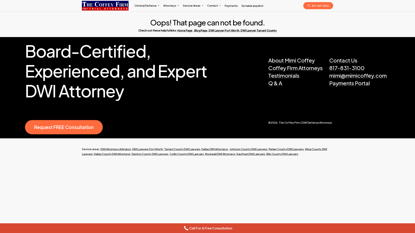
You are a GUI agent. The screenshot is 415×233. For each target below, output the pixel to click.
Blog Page (200, 30)
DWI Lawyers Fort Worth (147, 149)
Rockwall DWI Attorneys (220, 154)
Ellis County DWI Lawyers (282, 154)
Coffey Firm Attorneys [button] (295, 68)
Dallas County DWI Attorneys (112, 154)
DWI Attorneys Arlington (116, 149)
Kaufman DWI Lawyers (251, 154)
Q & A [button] (275, 83)
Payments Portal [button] (349, 83)
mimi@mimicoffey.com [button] (358, 75)
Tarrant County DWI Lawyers (182, 149)
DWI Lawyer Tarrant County (259, 30)
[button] (64, 127)
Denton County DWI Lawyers (150, 154)
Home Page (184, 30)
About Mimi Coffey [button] (291, 60)
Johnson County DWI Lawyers (248, 149)
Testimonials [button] (283, 75)
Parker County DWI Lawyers (286, 149)
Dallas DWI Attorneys (215, 149)
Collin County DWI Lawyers (187, 154)
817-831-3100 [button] (346, 68)
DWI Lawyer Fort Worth (224, 30)
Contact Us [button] (343, 60)
